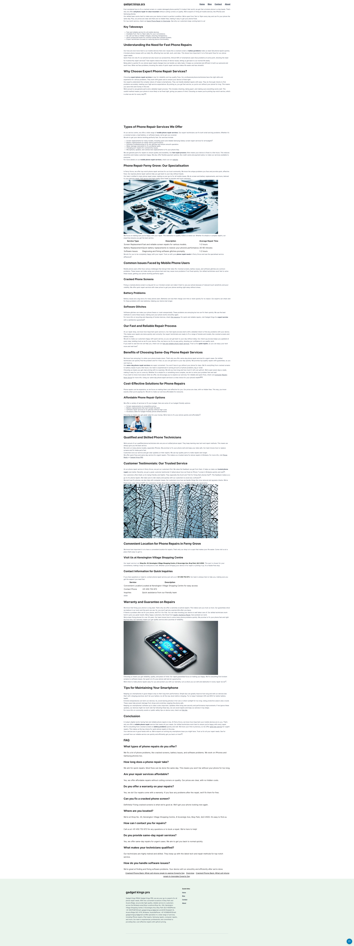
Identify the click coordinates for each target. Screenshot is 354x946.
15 (125, 595)
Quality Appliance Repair (181, 615)
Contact (218, 4)
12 (224, 471)
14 (124, 595)
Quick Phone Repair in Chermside (158, 21)
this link (184, 710)
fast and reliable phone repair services (176, 344)
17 (225, 681)
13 (144, 482)
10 (202, 377)
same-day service (216, 727)
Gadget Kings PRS (136, 457)
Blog (210, 4)
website (175, 160)
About (227, 4)
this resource (175, 317)
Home (202, 4)
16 (126, 595)
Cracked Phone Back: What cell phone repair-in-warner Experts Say (155, 873)
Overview (190, 873)
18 (181, 734)
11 (200, 414)
